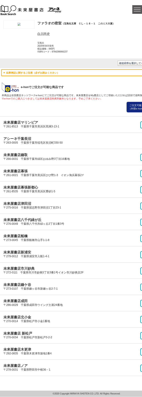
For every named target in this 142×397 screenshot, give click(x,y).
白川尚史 (43, 34)
